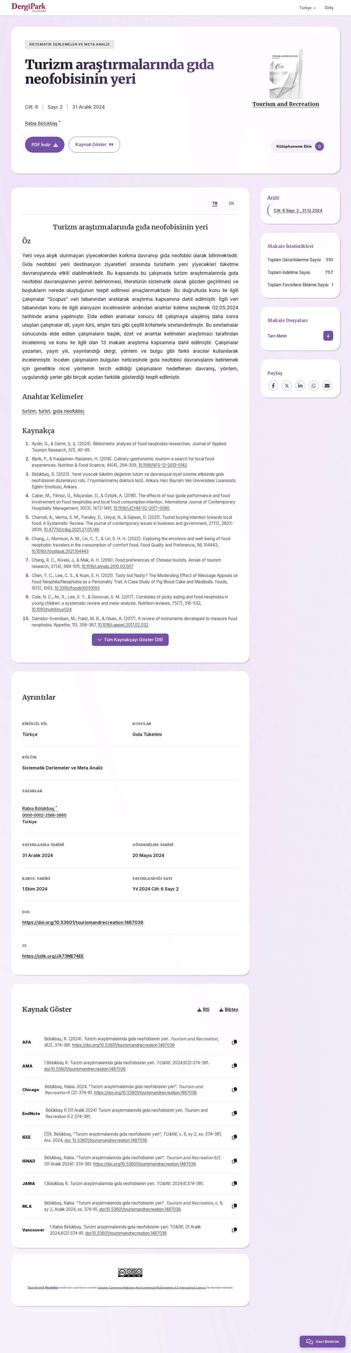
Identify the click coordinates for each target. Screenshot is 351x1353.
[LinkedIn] (300, 386)
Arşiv (273, 197)
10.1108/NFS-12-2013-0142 (162, 465)
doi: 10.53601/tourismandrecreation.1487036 (105, 1140)
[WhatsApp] (314, 386)
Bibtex (231, 1009)
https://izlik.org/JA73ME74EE (53, 956)
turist (44, 411)
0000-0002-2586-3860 (44, 815)
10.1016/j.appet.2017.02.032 (123, 625)
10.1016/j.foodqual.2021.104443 (60, 551)
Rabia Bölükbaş (41, 123)
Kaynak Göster (90, 144)
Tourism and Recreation (286, 104)
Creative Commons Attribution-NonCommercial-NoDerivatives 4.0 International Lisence (152, 1287)
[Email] (327, 386)
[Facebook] (273, 386)
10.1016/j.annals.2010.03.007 (108, 566)
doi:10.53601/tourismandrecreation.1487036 (85, 1069)
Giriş (329, 7)
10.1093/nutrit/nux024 (52, 609)
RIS (206, 1009)
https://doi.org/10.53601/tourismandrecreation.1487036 (82, 922)
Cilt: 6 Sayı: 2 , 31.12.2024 (298, 210)
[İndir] (328, 336)
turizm (29, 411)
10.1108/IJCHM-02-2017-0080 (141, 508)
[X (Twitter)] (287, 386)
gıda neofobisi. (69, 411)
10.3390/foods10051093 (77, 588)
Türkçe (305, 7)
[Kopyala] (234, 1042)
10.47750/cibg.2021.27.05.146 (71, 529)
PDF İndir (41, 144)
